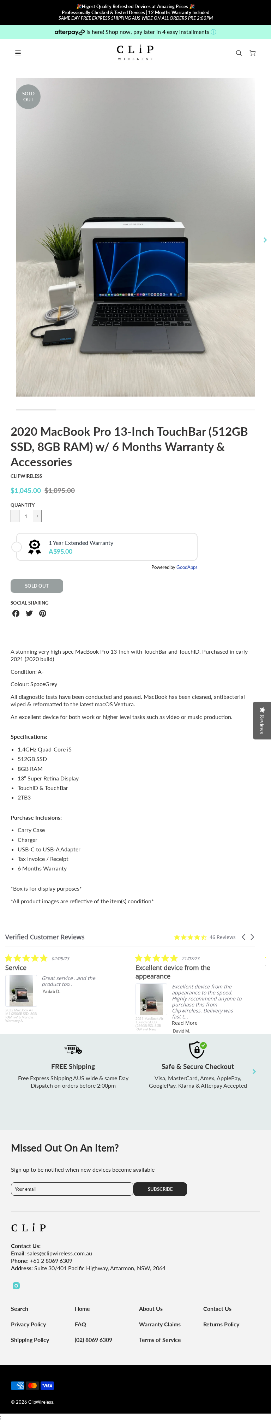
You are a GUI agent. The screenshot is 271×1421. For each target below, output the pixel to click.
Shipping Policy (30, 1339)
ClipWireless (26, 476)
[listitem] (58, 988)
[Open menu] (18, 53)
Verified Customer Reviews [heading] (45, 937)
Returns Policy (221, 1324)
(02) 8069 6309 (93, 1339)
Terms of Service (160, 1339)
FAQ (80, 1324)
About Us (151, 1308)
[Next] (264, 240)
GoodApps (187, 567)
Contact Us (217, 1308)
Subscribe (160, 1189)
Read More (185, 1022)
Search (19, 1308)
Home (82, 1308)
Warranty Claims (160, 1324)
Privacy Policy (28, 1324)
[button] (244, 937)
